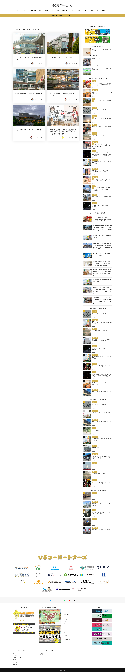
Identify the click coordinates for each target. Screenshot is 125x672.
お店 (53, 10)
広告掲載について (17, 662)
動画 (58, 10)
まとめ (46, 10)
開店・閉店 (33, 10)
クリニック (64, 10)
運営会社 (15, 659)
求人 (86, 10)
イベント (72, 10)
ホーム (18, 10)
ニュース (25, 10)
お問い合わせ (105, 10)
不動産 (91, 10)
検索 (58, 654)
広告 (97, 10)
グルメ (40, 10)
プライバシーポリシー (18, 657)
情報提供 (15, 653)
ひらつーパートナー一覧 (18, 620)
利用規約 (15, 655)
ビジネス (79, 10)
